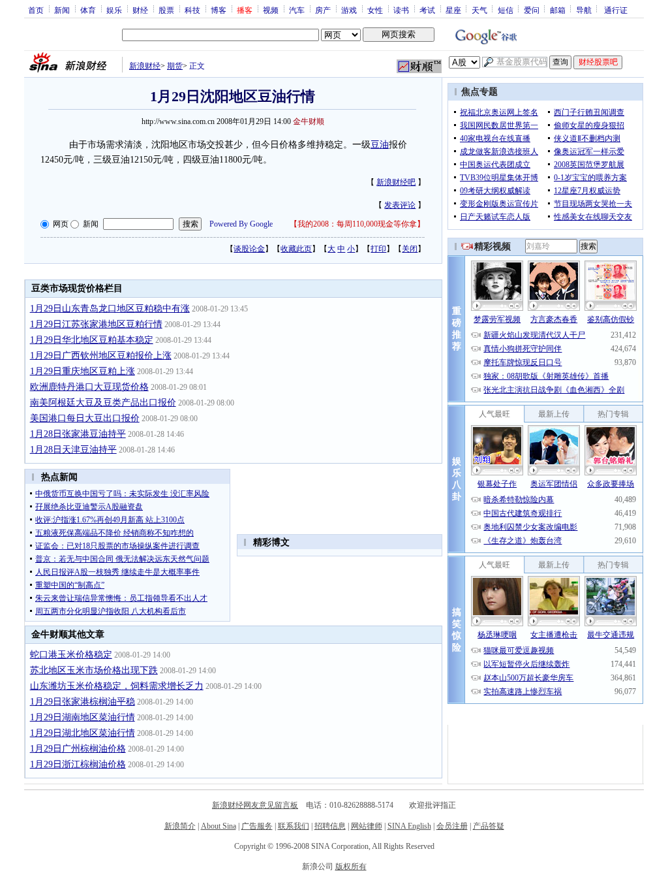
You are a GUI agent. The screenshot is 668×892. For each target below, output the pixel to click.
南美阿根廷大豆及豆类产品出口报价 (103, 402)
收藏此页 (296, 248)
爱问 (531, 10)
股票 (166, 10)
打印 (378, 248)
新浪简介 (180, 826)
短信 (505, 10)
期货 (175, 66)
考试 (427, 10)
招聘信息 (330, 826)
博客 (218, 10)
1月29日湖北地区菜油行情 (82, 733)
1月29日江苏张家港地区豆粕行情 (96, 324)
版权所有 (351, 866)
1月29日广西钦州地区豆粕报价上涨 (101, 355)
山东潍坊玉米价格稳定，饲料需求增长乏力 (117, 686)
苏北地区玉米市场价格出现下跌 (94, 670)
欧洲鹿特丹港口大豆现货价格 (89, 387)
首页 (36, 10)
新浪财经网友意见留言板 (255, 805)
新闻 (62, 10)
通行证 (616, 10)
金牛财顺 (308, 121)
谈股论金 (249, 248)
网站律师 (366, 826)
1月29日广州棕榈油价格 (78, 749)
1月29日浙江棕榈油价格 (78, 764)
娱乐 (114, 10)
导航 (584, 10)
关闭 (410, 248)
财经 (140, 10)
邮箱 (558, 10)
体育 (88, 10)
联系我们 (293, 826)
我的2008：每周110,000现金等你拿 (357, 224)
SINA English (409, 826)
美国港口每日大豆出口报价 (85, 418)
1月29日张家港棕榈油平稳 (82, 702)
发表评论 (400, 205)
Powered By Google (241, 224)
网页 (60, 224)
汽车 (297, 10)
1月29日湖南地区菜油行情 (82, 717)
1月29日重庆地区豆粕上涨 (82, 371)
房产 (323, 10)
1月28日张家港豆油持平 (78, 434)
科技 (192, 10)
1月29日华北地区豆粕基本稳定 (91, 340)
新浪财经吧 (396, 182)
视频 (271, 10)
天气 (479, 10)
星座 (453, 10)
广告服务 (257, 826)
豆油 (380, 145)
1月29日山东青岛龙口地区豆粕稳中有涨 (110, 308)
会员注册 (452, 826)
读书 (401, 10)
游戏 (349, 10)
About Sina (218, 826)
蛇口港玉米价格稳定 (71, 655)
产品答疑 (488, 826)
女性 (375, 10)
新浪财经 (144, 66)
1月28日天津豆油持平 (73, 449)
